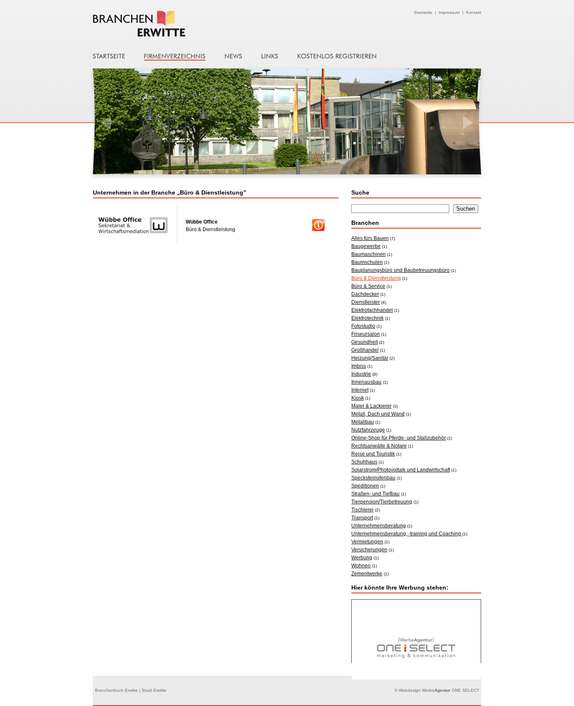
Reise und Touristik (373, 454)
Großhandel (365, 350)
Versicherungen (369, 550)
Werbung (361, 558)
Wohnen (361, 566)
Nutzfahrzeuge (368, 430)
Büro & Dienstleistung (376, 278)
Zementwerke (366, 574)
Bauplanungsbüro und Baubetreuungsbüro (400, 270)
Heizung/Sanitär (369, 358)
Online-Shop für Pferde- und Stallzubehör (398, 438)
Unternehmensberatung (378, 526)
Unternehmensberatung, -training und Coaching (406, 534)
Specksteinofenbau (373, 478)
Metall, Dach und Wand (378, 414)
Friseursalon (365, 334)
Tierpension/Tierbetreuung (381, 502)
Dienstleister (365, 302)
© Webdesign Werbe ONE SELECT (437, 690)
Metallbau (362, 422)
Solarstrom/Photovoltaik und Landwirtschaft (400, 470)
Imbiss (358, 366)
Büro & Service (368, 286)
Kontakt (473, 12)
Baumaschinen (368, 254)
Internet (360, 390)
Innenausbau (366, 382)
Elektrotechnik (367, 318)
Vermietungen (367, 542)
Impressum (449, 12)
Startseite (423, 12)
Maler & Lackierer (371, 406)
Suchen (465, 208)
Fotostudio (363, 326)
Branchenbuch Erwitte (157, 23)
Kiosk (357, 398)
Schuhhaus (364, 462)
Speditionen (365, 486)
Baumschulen (367, 262)
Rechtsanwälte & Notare (379, 446)
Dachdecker (365, 294)
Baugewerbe (366, 246)
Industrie (361, 374)
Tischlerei (362, 510)
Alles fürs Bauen (370, 238)
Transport (362, 518)
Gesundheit (364, 342)
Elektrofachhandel (372, 310)
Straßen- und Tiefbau (375, 494)
